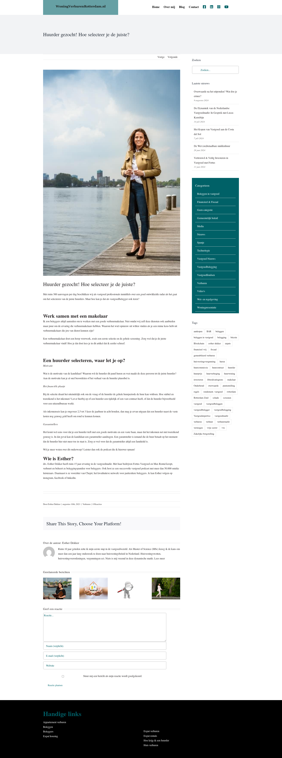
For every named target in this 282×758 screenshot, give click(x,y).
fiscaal (214, 349)
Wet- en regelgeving (207, 299)
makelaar (231, 379)
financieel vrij (200, 349)
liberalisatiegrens (215, 379)
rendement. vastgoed (213, 391)
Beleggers (48, 731)
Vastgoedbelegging (207, 266)
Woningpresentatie (206, 307)
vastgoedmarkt (221, 415)
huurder (231, 367)
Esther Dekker (54, 504)
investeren (198, 379)
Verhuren (87, 504)
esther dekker (214, 343)
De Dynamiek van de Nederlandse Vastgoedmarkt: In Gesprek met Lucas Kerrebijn (213, 112)
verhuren (198, 421)
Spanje (200, 242)
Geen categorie (205, 210)
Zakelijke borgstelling (204, 433)
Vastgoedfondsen (206, 275)
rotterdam (231, 391)
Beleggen (48, 726)
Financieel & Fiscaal (207, 202)
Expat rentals (150, 735)
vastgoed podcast (140, 468)
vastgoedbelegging (222, 409)
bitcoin (234, 337)
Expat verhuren (151, 731)
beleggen (220, 331)
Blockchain (199, 343)
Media (200, 226)
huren (222, 361)
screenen (227, 397)
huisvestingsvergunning (204, 361)
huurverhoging (213, 373)
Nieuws (201, 234)
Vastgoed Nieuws (206, 258)
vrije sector (212, 427)
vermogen (198, 427)
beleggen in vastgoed (203, 337)
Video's (201, 291)
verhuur (209, 421)
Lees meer (159, 558)
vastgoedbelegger (202, 409)
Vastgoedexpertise (202, 415)
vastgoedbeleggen (214, 403)
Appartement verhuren (54, 722)
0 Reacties (97, 504)
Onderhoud (199, 385)
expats (228, 343)
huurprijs (198, 373)
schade (216, 397)
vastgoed (198, 403)
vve (223, 427)
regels (196, 391)
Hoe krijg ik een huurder (156, 740)
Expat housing (50, 736)
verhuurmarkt (223, 421)
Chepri (89, 473)
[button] (234, 7)
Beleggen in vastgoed (208, 193)
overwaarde (213, 385)
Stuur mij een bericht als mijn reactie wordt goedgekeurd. (112, 676)
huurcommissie (201, 367)
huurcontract (218, 367)
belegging (221, 337)
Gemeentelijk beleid (207, 218)
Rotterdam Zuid (201, 397)
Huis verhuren (151, 745)
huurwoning (229, 373)
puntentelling (229, 385)
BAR (209, 331)
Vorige (160, 57)
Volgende (173, 57)
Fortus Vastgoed (141, 463)
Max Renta (159, 463)
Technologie (203, 250)
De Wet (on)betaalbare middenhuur (212, 146)
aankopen (198, 331)
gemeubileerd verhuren (204, 355)
